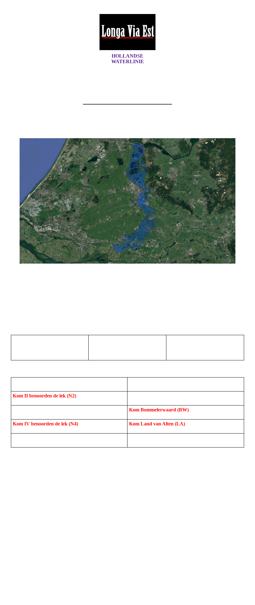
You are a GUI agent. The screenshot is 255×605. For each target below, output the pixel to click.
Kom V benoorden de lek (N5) (44, 437)
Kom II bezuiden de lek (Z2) (158, 395)
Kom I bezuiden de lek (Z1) (158, 381)
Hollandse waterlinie (127, 58)
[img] (127, 32)
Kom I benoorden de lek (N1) (43, 381)
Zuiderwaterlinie (147, 437)
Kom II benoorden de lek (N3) (45, 409)
